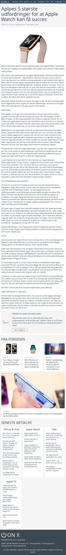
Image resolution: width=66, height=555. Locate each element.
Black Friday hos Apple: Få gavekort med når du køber (11, 523)
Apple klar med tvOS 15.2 (10, 516)
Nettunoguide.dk (19, 546)
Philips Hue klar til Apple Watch (31, 440)
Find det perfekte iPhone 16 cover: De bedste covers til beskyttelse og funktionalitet (32, 414)
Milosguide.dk (6, 546)
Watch (26, 2)
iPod (37, 25)
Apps (47, 2)
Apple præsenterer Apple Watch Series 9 (32, 434)
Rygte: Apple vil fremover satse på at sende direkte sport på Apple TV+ (11, 508)
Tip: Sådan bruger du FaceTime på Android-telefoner (11, 362)
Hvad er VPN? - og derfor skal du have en (54, 462)
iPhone (15, 2)
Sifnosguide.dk (35, 543)
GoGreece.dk (23, 543)
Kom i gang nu (19, 330)
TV (31, 2)
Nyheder (41, 2)
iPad (21, 2)
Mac (34, 2)
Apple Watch (31, 25)
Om (14, 540)
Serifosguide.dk (48, 543)
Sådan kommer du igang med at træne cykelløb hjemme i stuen (10, 488)
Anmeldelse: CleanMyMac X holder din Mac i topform (54, 469)
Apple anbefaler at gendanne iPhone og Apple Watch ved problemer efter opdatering (31, 449)
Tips (52, 2)
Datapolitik (21, 540)
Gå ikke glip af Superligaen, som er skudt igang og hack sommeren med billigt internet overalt (11, 465)
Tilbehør (58, 2)
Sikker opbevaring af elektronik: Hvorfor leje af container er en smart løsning (54, 364)
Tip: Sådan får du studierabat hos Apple (11, 474)
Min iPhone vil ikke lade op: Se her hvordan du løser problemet (32, 363)
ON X (6, 1)
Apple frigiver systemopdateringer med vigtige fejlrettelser (10, 498)
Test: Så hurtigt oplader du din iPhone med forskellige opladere (11, 455)
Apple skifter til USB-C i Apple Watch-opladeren (32, 458)
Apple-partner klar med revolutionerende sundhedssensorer (32, 465)
